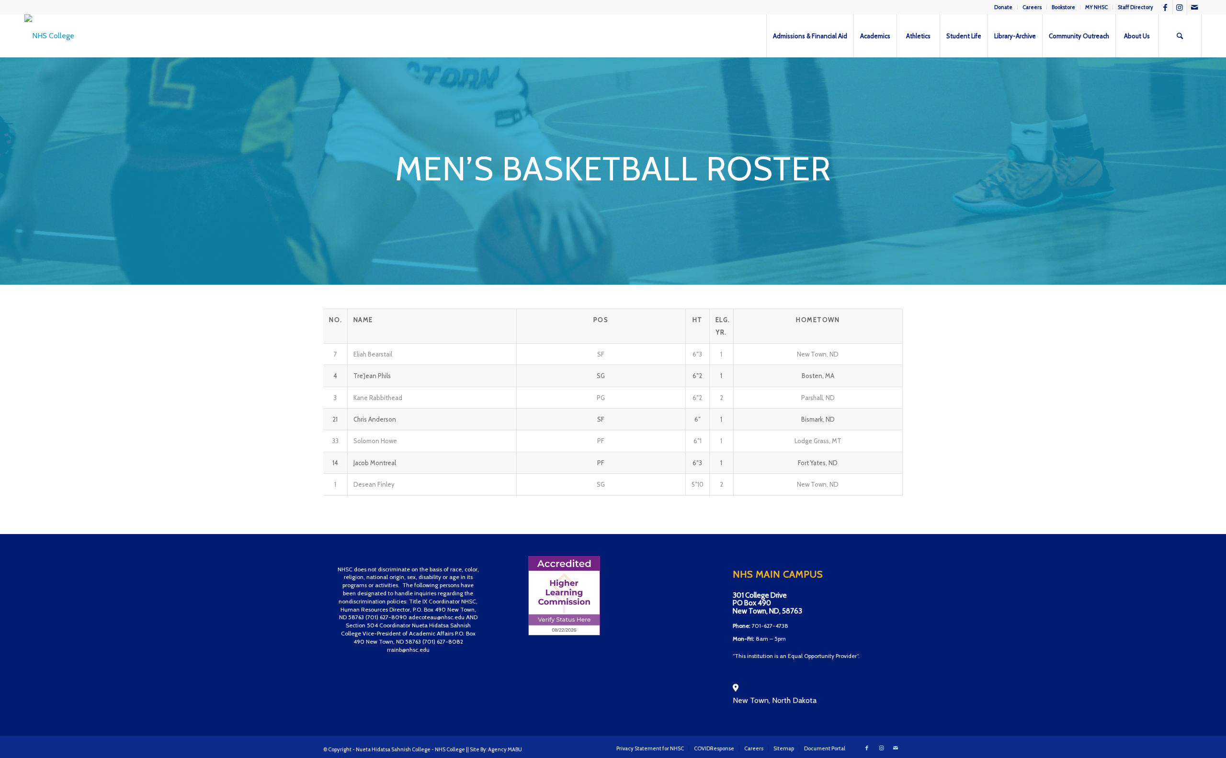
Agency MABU (505, 749)
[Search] (1180, 35)
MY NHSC (1096, 7)
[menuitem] (1003, 7)
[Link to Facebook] (1165, 7)
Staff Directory (1135, 7)
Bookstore (1063, 7)
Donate (1003, 7)
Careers (1032, 7)
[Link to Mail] (1194, 7)
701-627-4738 (770, 625)
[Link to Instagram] (1180, 7)
